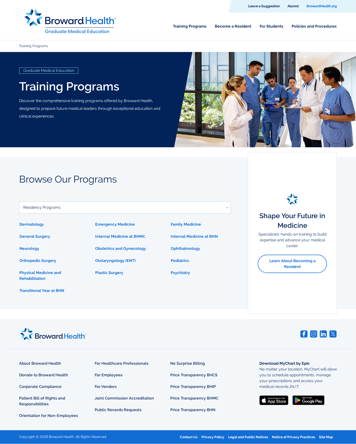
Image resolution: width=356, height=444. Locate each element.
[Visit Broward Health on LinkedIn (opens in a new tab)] (323, 334)
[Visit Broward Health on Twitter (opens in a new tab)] (333, 334)
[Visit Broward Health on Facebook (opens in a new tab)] (304, 334)
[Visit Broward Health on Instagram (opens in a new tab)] (313, 334)
